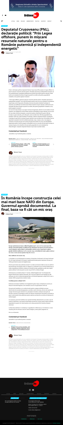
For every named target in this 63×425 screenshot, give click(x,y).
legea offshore (25, 139)
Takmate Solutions (56, 423)
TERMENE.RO (24, 419)
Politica (37, 21)
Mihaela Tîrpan (9, 53)
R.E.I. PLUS (40, 419)
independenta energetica (15, 139)
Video (17, 21)
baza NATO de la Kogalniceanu (23, 322)
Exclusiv (23, 21)
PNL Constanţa (32, 139)
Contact (49, 21)
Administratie (30, 21)
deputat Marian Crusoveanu (23, 138)
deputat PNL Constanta (36, 138)
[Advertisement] (31, 177)
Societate (43, 21)
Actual (13, 21)
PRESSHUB (32, 419)
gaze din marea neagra (47, 138)
